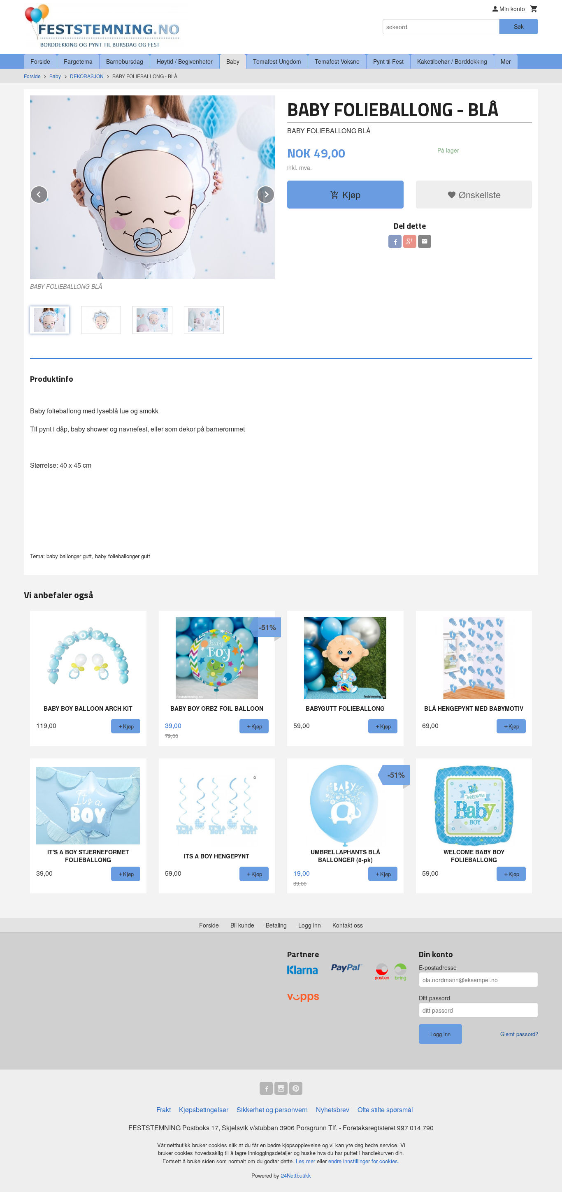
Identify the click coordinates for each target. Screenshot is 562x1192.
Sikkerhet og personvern (272, 1109)
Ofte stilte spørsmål (385, 1109)
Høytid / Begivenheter (185, 61)
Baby (232, 61)
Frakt (163, 1109)
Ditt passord (434, 998)
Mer (506, 61)
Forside (40, 61)
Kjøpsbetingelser (203, 1109)
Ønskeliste (478, 194)
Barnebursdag (124, 61)
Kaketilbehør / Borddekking (452, 61)
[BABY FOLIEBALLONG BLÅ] (152, 187)
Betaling (276, 925)
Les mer (306, 1161)
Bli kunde (242, 925)
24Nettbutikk (296, 1175)
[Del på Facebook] (395, 241)
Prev (47, 193)
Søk (519, 26)
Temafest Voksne (337, 61)
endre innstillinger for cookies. (363, 1161)
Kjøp (351, 194)
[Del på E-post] (424, 241)
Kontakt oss (347, 925)
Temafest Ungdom (277, 61)
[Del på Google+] (409, 241)
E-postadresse (438, 967)
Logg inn (309, 925)
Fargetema (78, 61)
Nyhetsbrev (332, 1109)
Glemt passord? (519, 1034)
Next (274, 193)
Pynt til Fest (388, 61)
